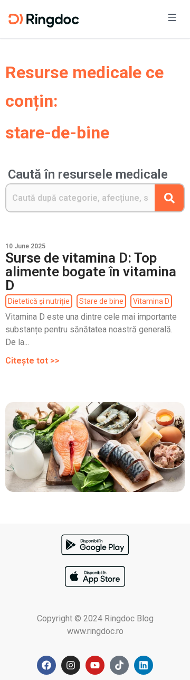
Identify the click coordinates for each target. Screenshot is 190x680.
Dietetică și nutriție (39, 301)
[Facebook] (46, 665)
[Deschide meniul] (172, 19)
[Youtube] (95, 665)
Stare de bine (101, 301)
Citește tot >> (32, 361)
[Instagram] (70, 665)
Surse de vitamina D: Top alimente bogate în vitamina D (90, 271)
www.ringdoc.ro (95, 631)
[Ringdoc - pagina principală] (43, 19)
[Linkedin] (143, 665)
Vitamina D (151, 301)
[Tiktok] (119, 665)
